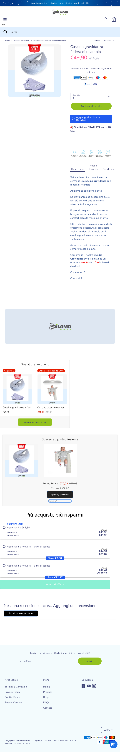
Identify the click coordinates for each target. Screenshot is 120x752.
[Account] (105, 18)
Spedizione (109, 169)
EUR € (107, 729)
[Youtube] (89, 686)
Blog (46, 697)
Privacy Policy (12, 692)
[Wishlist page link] (3, 25)
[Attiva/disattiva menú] (5, 19)
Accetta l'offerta (55, 584)
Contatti (47, 708)
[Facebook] (83, 686)
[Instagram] (94, 686)
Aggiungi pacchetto (35, 422)
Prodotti (47, 692)
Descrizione (77, 169)
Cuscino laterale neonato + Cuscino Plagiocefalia (52, 407)
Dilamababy (25, 741)
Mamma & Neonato (21, 40)
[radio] (55, 531)
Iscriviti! (89, 661)
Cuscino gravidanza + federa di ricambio (49, 40)
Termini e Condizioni (16, 686)
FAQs (46, 702)
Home (7, 40)
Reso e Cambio (93, 167)
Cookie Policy (12, 697)
